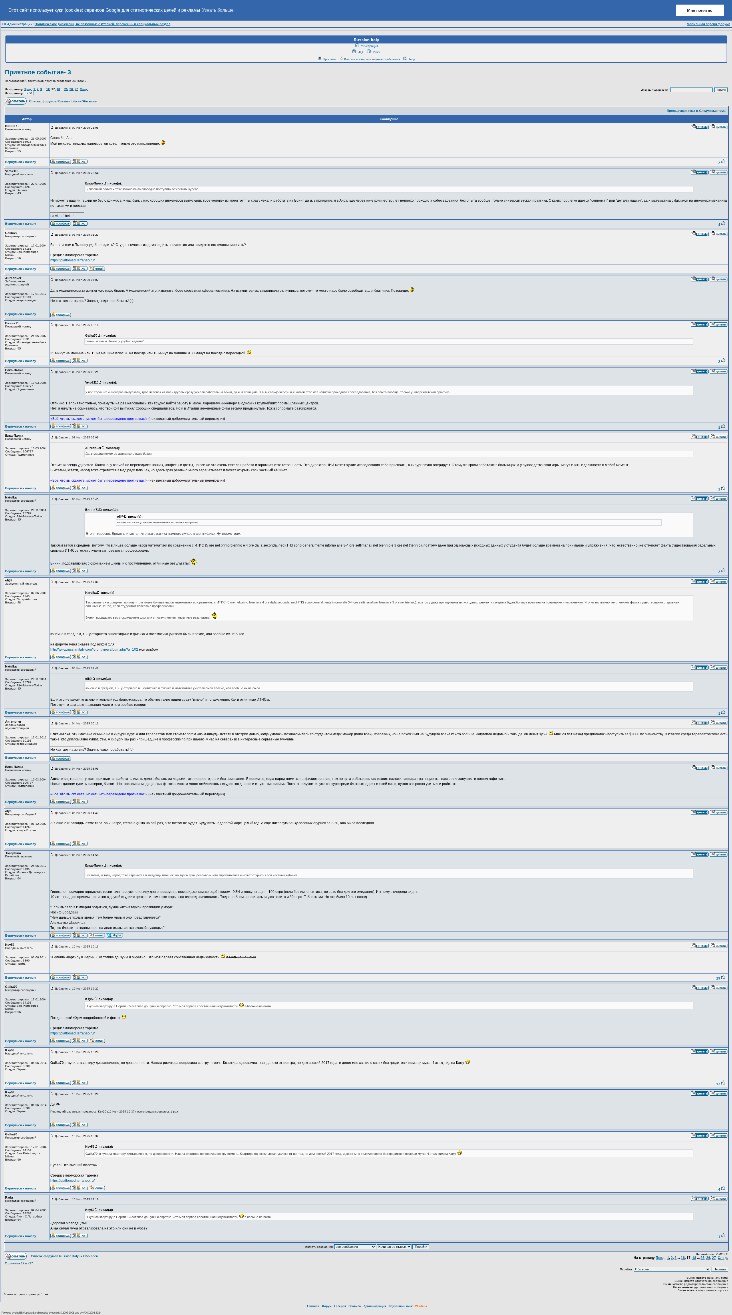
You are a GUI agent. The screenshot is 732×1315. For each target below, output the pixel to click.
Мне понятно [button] (700, 10)
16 (48, 89)
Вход (411, 59)
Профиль (329, 59)
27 (76, 89)
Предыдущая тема (681, 110)
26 (71, 89)
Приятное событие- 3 (38, 72)
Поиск (375, 52)
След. (84, 89)
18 (58, 89)
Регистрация (369, 46)
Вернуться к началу (20, 162)
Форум (326, 1306)
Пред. (28, 89)
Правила (355, 1306)
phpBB (19, 1312)
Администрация (374, 1306)
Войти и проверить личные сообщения (372, 59)
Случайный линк (401, 1306)
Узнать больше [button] (218, 10)
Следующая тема (712, 110)
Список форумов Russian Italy (53, 101)
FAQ (360, 52)
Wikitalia (421, 1306)
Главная (313, 1306)
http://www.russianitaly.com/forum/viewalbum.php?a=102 (94, 649)
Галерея (340, 1306)
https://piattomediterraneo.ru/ (72, 260)
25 (66, 89)
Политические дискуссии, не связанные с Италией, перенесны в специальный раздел (102, 24)
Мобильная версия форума (708, 24)
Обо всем (89, 101)
